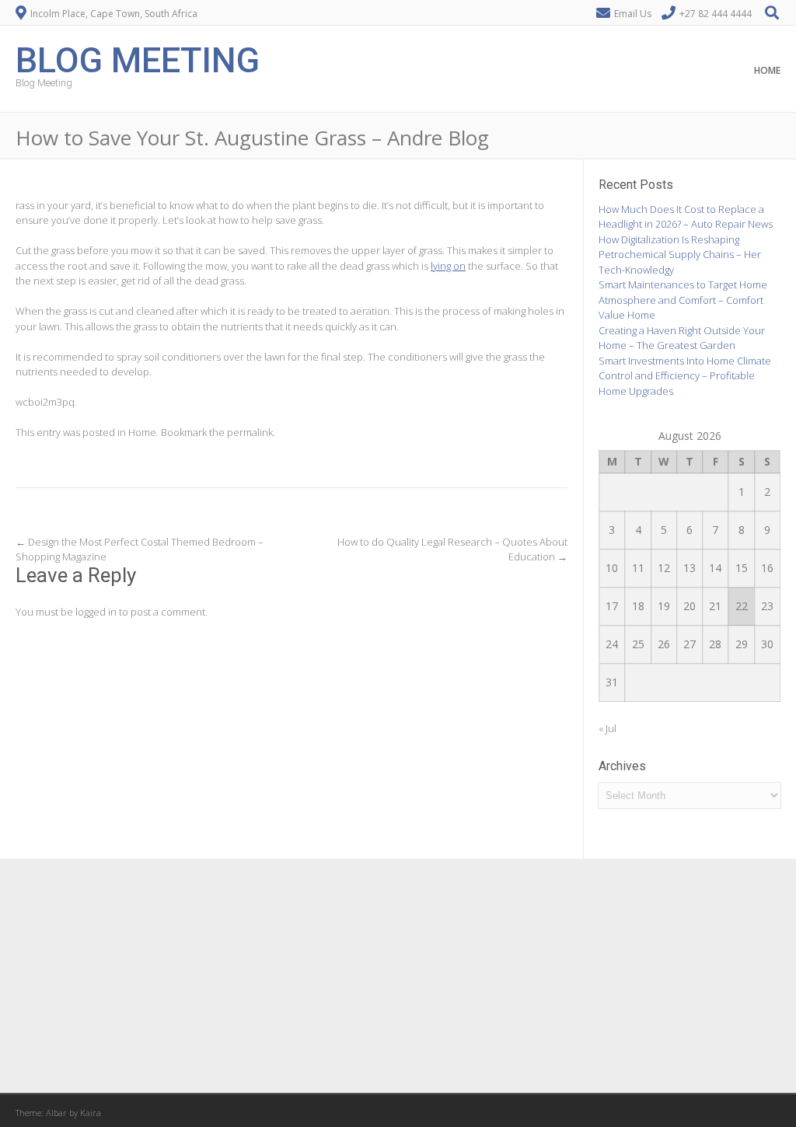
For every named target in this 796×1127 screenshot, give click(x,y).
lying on (448, 266)
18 (638, 605)
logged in (96, 612)
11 (638, 567)
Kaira (90, 1112)
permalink (250, 432)
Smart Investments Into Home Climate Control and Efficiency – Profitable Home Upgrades (685, 376)
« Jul (607, 728)
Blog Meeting (138, 59)
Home (767, 70)
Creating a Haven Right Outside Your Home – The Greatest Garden (682, 338)
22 (741, 605)
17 (612, 605)
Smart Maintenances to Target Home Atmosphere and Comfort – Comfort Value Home (683, 299)
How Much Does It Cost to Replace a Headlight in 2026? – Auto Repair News (686, 217)
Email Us (632, 13)
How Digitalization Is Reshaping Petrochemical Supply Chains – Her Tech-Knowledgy (680, 254)
